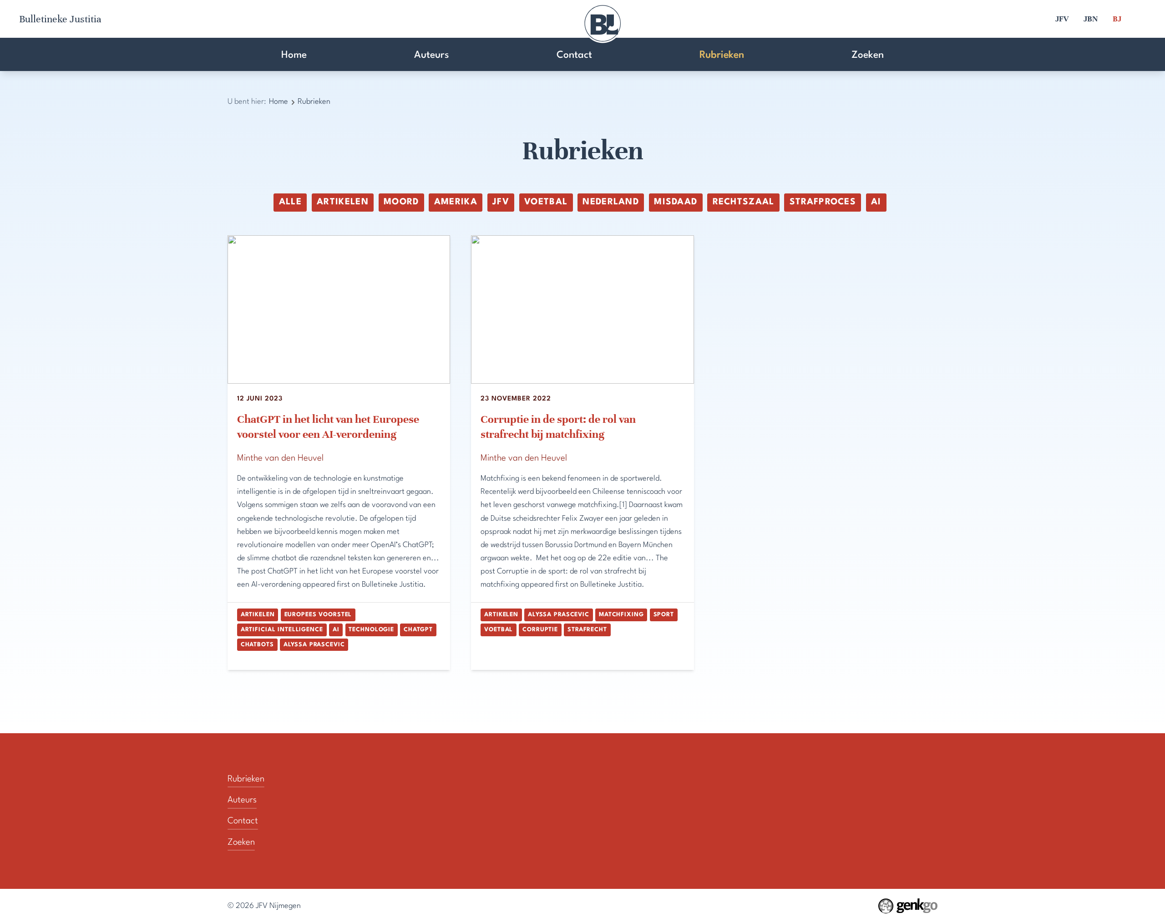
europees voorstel (318, 615)
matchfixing (621, 615)
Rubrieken (721, 55)
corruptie (540, 630)
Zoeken (867, 55)
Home (294, 55)
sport (663, 615)
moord (401, 202)
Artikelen (343, 202)
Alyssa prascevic (314, 645)
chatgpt (418, 630)
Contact (574, 55)
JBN (1091, 19)
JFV (1062, 19)
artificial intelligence (282, 630)
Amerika (455, 202)
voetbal (545, 202)
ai (876, 202)
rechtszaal (744, 202)
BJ (1117, 19)
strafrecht (587, 630)
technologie (371, 630)
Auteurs (431, 55)
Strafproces (823, 202)
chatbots (257, 645)
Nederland (610, 202)
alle (290, 202)
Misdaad (675, 202)
